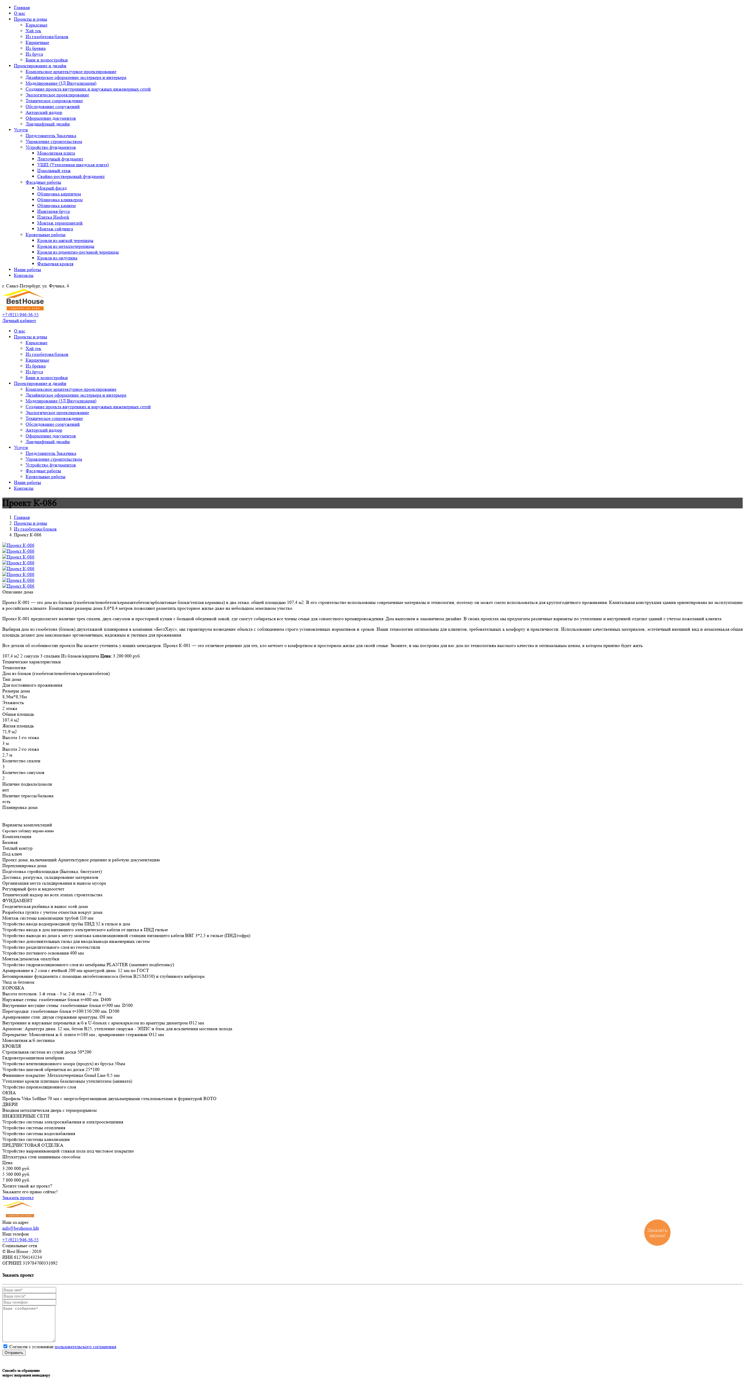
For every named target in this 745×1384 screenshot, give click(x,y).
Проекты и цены (30, 19)
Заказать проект (18, 1197)
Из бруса (34, 54)
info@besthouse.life (20, 1228)
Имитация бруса (53, 211)
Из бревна (36, 48)
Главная (22, 7)
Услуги (21, 129)
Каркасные (36, 25)
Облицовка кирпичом (59, 194)
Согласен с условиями (62, 1346)
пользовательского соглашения (85, 1346)
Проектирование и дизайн (40, 65)
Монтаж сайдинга (55, 228)
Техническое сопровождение (54, 100)
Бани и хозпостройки (47, 60)
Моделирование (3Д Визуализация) (61, 83)
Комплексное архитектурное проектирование (71, 71)
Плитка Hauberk (53, 217)
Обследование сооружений (53, 106)
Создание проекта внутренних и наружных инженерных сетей (88, 89)
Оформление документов (51, 118)
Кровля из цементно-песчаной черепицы (78, 252)
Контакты (23, 275)
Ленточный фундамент (60, 159)
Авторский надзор (44, 112)
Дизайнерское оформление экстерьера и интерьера (76, 77)
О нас (19, 13)
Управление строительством (54, 141)
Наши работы (27, 269)
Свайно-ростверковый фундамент (71, 176)
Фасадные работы (43, 182)
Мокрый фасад (52, 188)
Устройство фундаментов (51, 147)
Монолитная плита (56, 153)
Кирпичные (37, 42)
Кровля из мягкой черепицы (65, 240)
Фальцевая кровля (55, 263)
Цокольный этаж (54, 170)
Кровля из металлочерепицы (65, 246)
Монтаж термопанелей (60, 223)
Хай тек (33, 30)
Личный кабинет (19, 320)
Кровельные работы (45, 234)
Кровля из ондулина (57, 258)
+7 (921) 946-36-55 (20, 314)
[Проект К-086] (18, 545)
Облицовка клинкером (60, 199)
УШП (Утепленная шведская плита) (73, 164)
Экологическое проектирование (57, 95)
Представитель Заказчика (51, 135)
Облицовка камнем (56, 205)
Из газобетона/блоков (47, 36)
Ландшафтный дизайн (48, 124)
